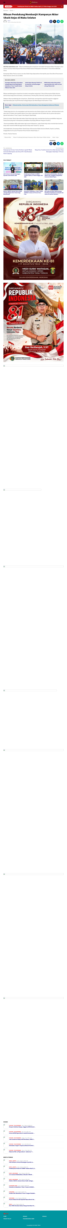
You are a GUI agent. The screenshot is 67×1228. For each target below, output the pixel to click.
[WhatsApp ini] (62, 21)
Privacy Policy (7, 1218)
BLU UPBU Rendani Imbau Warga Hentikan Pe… (22, 1205)
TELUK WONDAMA (17, 1125)
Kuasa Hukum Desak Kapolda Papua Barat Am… (22, 1199)
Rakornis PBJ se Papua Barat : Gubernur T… (21, 1152)
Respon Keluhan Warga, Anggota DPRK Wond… (22, 1127)
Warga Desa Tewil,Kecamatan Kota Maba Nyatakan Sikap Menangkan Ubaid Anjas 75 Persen (49, 149)
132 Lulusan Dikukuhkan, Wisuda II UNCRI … (21, 1174)
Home (4, 1216)
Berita (10, 1160)
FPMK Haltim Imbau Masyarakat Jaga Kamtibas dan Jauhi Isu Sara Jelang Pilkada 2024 (53, 84)
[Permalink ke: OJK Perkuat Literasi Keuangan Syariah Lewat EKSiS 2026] (12, 167)
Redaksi (25, 1216)
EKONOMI (11, 1125)
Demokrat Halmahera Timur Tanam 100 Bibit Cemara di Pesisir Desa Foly (33, 193)
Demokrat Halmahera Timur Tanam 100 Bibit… (22, 1187)
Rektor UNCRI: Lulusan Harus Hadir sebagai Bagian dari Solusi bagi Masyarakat (12, 193)
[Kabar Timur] (33, 2)
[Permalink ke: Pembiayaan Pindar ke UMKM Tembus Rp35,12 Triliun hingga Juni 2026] (33, 167)
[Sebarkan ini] (51, 21)
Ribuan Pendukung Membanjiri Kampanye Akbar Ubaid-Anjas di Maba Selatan (31, 137)
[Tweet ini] (54, 21)
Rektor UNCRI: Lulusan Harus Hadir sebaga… (21, 1181)
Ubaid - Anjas (55, 137)
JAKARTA (14, 1160)
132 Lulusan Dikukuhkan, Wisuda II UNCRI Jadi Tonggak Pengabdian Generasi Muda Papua (54, 175)
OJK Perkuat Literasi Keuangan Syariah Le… (21, 1162)
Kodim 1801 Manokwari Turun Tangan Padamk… (22, 1193)
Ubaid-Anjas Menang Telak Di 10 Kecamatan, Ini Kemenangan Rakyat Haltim (33, 84)
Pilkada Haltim (7, 137)
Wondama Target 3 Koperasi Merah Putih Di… (22, 1145)
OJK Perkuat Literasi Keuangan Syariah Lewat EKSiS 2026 (11, 174)
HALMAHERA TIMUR (13, 1185)
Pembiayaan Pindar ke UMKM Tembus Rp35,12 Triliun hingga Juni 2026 (33, 175)
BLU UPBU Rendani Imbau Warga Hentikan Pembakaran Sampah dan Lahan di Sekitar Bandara (54, 193)
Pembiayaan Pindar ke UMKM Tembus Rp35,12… (22, 1168)
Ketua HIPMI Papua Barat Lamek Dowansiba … (22, 1133)
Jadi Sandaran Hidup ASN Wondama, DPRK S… (22, 1139)
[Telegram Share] (58, 21)
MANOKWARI (15, 1173)
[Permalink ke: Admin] (5, 21)
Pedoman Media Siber (28, 1218)
